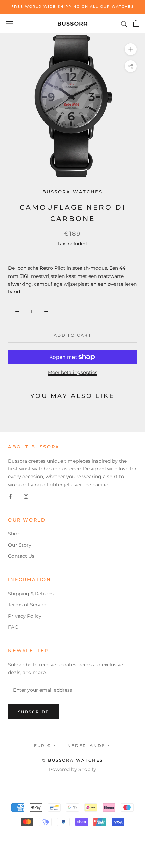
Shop (14, 534)
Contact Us (21, 556)
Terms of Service (27, 605)
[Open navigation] (9, 23)
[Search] (124, 23)
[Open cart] (136, 23)
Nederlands (86, 745)
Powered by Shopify (72, 769)
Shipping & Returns (31, 594)
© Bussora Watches (72, 760)
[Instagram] (26, 496)
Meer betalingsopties (72, 372)
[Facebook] (10, 496)
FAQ (13, 627)
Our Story (19, 545)
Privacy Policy (24, 616)
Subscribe (33, 711)
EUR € (42, 745)
